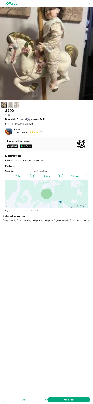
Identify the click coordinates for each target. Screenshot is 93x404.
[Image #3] (17, 105)
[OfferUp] (11, 3)
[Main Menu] (4, 3)
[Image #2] (10, 105)
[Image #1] (4, 105)
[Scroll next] (88, 221)
